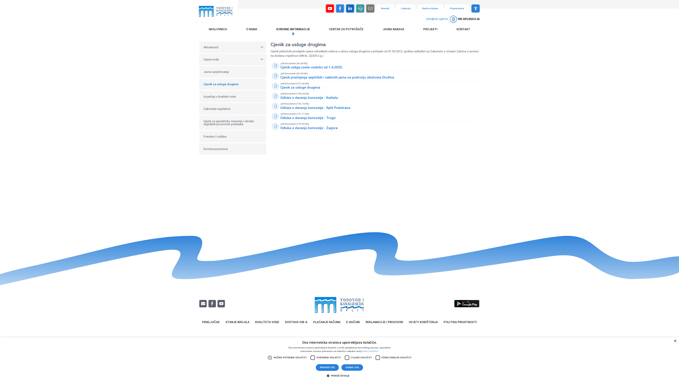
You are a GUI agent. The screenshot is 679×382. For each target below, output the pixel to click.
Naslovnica (218, 29)
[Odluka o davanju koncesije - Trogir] (375, 116)
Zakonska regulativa (217, 109)
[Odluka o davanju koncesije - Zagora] (375, 126)
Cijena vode (211, 59)
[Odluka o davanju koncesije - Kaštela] (375, 96)
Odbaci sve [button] (352, 367)
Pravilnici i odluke (215, 136)
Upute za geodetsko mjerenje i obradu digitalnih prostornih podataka (229, 122)
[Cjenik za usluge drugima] (375, 86)
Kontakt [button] (463, 29)
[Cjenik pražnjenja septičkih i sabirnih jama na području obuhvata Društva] (375, 76)
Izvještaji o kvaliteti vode (220, 96)
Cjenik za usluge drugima (221, 84)
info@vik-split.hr (437, 19)
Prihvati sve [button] (327, 367)
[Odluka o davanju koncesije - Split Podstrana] (375, 106)
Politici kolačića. (370, 351)
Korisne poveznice (216, 149)
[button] (339, 376)
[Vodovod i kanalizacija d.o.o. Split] (217, 11)
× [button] (675, 341)
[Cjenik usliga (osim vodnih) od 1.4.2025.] (375, 66)
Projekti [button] (430, 29)
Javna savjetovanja (216, 72)
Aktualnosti (211, 47)
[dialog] (339, 359)
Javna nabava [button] (393, 29)
